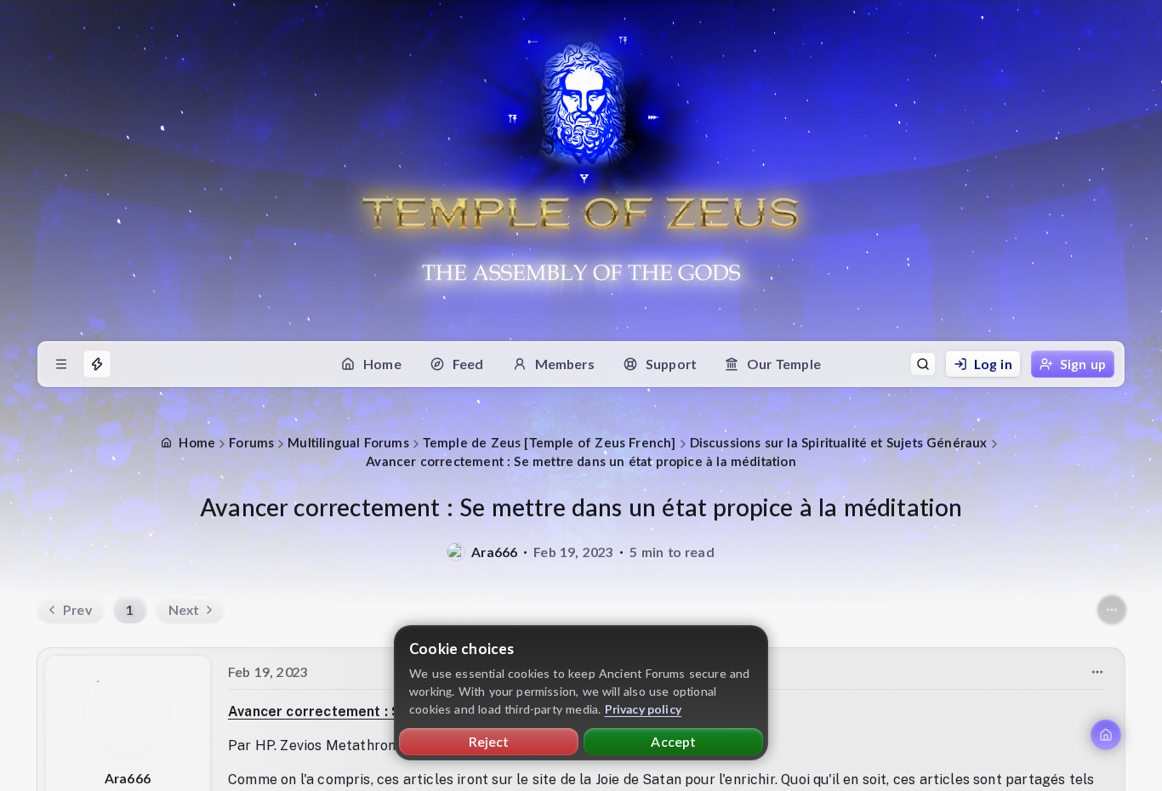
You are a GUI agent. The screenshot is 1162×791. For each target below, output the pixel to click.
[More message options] (1097, 672)
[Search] (923, 364)
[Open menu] (61, 364)
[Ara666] (455, 552)
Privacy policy (643, 709)
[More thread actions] (1111, 609)
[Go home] (1106, 735)
